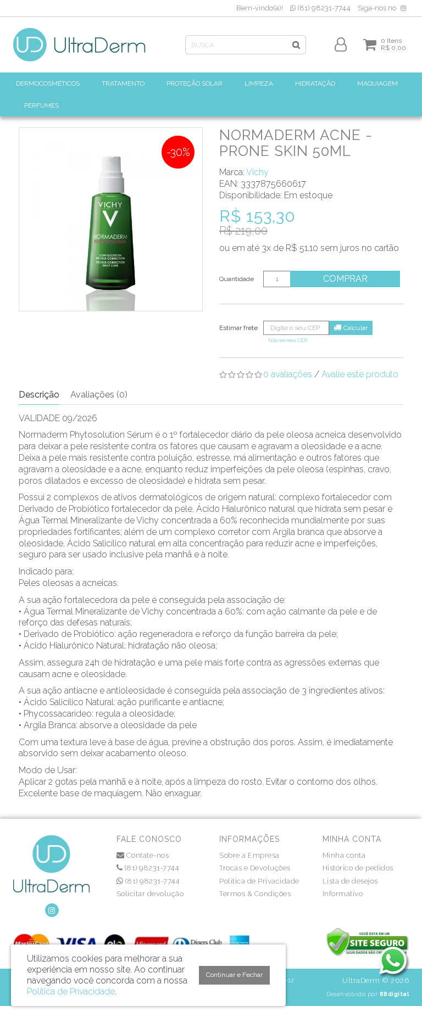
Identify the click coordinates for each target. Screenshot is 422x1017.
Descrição (39, 394)
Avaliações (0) (98, 394)
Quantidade (236, 279)
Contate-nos (146, 855)
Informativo (343, 894)
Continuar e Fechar (234, 975)
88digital (394, 994)
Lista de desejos (350, 881)
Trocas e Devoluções (255, 868)
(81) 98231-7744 (323, 8)
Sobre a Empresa (249, 855)
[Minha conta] (341, 44)
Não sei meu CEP (287, 340)
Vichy (257, 172)
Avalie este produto (359, 374)
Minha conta (344, 855)
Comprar (345, 278)
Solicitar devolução (150, 894)
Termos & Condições (255, 894)
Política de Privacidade (259, 881)
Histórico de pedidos (358, 868)
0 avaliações (287, 374)
